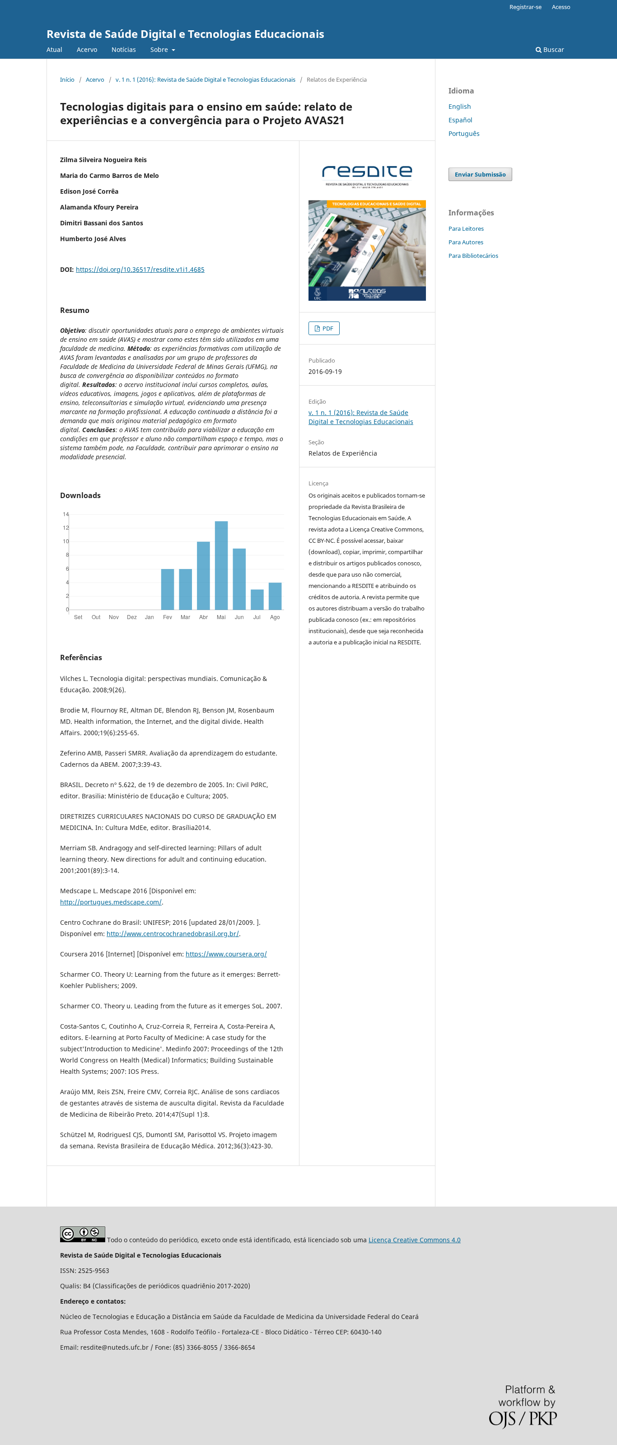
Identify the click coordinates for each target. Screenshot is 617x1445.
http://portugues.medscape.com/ (111, 902)
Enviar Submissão (480, 174)
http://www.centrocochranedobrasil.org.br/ (173, 933)
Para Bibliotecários (473, 256)
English (460, 106)
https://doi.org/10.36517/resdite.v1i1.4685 (140, 269)
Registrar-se (525, 7)
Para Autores (466, 242)
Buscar (553, 49)
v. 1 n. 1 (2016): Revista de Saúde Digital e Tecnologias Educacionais (205, 79)
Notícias (124, 49)
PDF (327, 328)
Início (67, 79)
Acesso (561, 7)
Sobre (160, 49)
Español (460, 120)
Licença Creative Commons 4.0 (415, 1239)
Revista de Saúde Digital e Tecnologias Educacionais (185, 33)
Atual (54, 49)
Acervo (87, 49)
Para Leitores (466, 228)
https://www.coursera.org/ (226, 954)
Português (464, 133)
